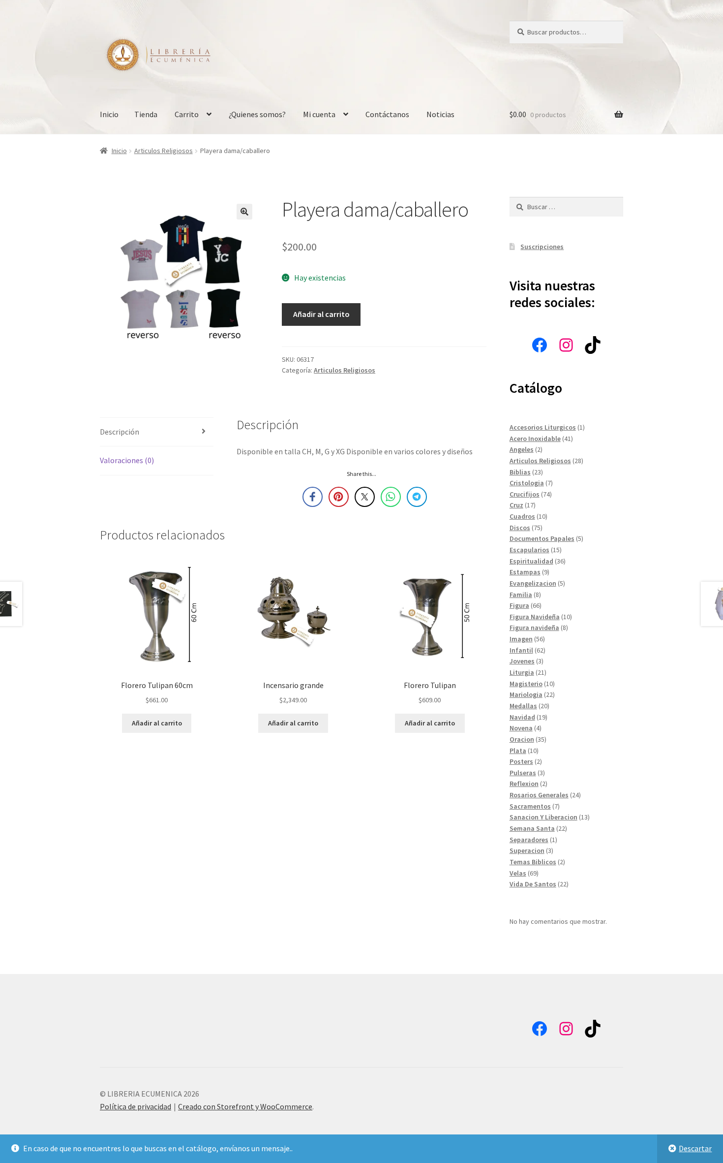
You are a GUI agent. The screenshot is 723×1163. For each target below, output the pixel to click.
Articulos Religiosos (163, 150)
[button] (244, 212)
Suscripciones (542, 246)
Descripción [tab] (119, 432)
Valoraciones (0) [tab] (127, 460)
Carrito (187, 114)
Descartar (695, 1148)
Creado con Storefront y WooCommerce (245, 1106)
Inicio (109, 114)
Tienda (145, 114)
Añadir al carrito (321, 314)
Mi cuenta (319, 114)
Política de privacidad (135, 1106)
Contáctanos (387, 114)
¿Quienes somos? (257, 114)
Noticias (440, 114)
